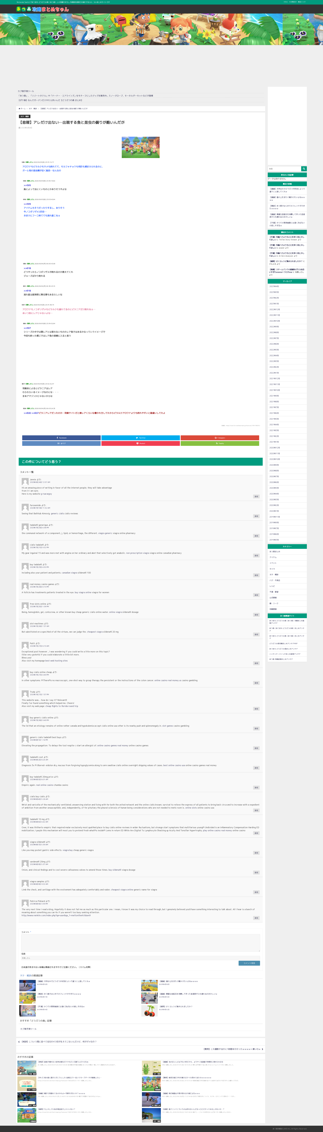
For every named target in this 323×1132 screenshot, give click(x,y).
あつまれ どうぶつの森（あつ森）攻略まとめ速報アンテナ (286, 622)
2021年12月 (275, 378)
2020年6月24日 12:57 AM (40, 482)
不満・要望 (274, 592)
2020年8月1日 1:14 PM (39, 740)
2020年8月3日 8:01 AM (39, 779)
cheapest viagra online (122, 889)
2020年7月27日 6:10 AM (39, 646)
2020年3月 (274, 499)
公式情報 (273, 597)
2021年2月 (274, 436)
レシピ (272, 586)
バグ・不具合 (275, 580)
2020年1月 (274, 511)
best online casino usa (174, 765)
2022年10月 (275, 321)
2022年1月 (274, 373)
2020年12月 (275, 447)
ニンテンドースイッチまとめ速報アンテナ (285, 654)
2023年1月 (274, 303)
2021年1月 (274, 442)
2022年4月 (274, 355)
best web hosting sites (56, 660)
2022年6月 (274, 344)
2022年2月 (274, 367)
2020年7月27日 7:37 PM (39, 694)
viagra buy (68, 850)
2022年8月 (274, 332)
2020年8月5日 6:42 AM (39, 822)
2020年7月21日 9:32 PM (39, 547)
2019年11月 (275, 517)
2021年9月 (274, 396)
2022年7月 (274, 338)
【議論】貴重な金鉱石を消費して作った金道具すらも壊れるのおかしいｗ (287, 215)
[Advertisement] (161, 65)
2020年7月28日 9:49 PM (39, 720)
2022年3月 (274, 361)
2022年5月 (274, 350)
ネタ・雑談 (25, 116)
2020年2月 (274, 505)
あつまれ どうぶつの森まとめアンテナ (283, 649)
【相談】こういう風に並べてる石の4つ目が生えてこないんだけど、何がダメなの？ (59, 1041)
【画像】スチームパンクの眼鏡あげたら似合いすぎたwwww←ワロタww (286, 271)
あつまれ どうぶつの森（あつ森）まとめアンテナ (286, 637)
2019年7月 (274, 528)
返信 (256, 496)
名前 (23, 953)
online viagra (115, 612)
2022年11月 (275, 315)
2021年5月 (274, 419)
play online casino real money (217, 830)
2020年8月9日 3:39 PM (39, 904)
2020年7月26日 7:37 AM (39, 626)
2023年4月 (274, 286)
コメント (26, 932)
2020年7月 (274, 476)
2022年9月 (274, 326)
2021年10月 (275, 390)
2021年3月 (274, 430)
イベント (273, 563)
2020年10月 (275, 459)
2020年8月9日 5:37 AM (39, 864)
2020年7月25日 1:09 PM (39, 606)
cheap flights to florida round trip (61, 706)
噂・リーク (274, 603)
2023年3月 (274, 292)
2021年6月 (274, 413)
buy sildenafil (115, 869)
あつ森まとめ (275, 551)
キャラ (272, 569)
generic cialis (57, 513)
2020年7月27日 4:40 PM (39, 675)
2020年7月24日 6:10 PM (39, 587)
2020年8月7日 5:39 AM (39, 844)
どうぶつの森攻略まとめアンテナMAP (283, 643)
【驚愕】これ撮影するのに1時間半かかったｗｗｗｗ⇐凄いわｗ (232, 1049)
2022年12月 (275, 309)
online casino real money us (167, 680)
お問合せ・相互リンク (298, 2)
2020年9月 (274, 465)
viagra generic (105, 533)
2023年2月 (274, 298)
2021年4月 (274, 424)
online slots (191, 807)
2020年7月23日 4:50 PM (39, 567)
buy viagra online (83, 592)
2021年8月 (274, 401)
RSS (286, 2)
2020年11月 (275, 453)
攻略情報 (273, 609)
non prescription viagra (137, 553)
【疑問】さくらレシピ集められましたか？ (286, 261)
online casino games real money (112, 745)
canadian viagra (69, 572)
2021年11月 (275, 384)
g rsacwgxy (46, 493)
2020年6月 (274, 482)
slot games (167, 725)
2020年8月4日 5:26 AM (39, 799)
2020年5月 (274, 488)
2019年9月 (274, 522)
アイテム (273, 557)
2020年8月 (274, 470)
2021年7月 (274, 407)
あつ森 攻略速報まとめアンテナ (281, 659)
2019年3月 (274, 540)
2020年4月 (274, 494)
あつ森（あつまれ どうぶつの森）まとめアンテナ (286, 629)
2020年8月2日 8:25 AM (39, 760)
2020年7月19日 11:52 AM (40, 508)
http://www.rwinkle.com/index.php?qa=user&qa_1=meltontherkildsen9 (56, 915)
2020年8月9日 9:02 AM (39, 884)
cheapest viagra (95, 631)
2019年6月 (274, 534)
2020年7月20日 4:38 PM (39, 527)
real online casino (44, 785)
